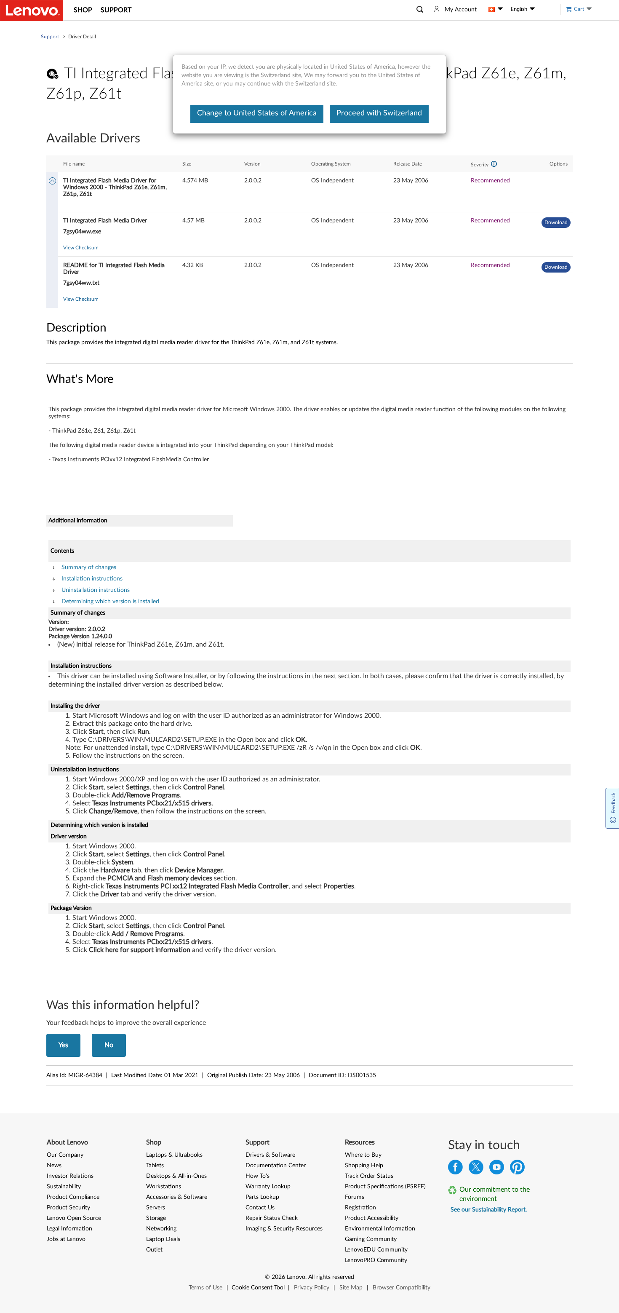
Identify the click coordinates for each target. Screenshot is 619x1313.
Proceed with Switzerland (379, 113)
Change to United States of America (257, 113)
